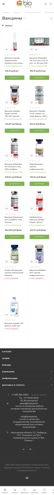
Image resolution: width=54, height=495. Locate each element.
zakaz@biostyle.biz (29, 403)
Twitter (30, 449)
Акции (6, 358)
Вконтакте (23, 449)
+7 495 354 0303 (19, 395)
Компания (8, 372)
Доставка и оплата (13, 385)
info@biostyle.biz (29, 416)
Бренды (6, 365)
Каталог (7, 352)
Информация (9, 378)
